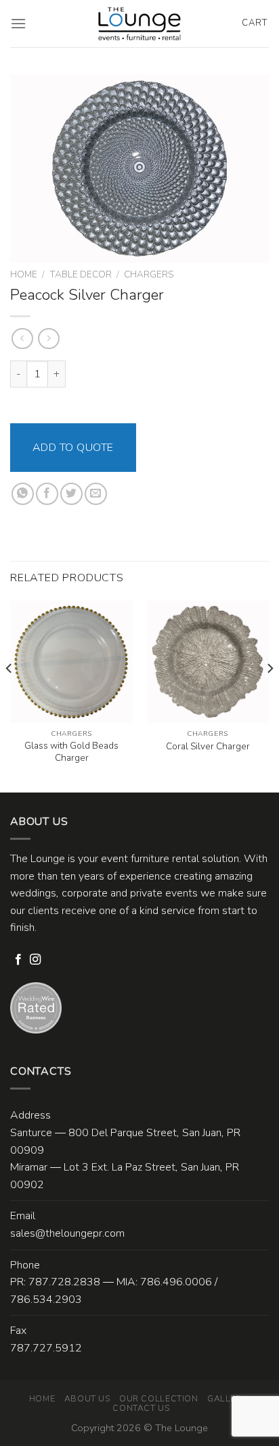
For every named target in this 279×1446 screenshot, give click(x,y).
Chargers (148, 274)
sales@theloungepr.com (67, 1233)
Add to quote (73, 447)
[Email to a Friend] (96, 494)
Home (23, 274)
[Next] (269, 695)
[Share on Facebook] (47, 494)
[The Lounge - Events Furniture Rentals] (140, 23)
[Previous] (9, 695)
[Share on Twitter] (71, 494)
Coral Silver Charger (208, 747)
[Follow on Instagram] (35, 960)
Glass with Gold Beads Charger (71, 752)
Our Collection (158, 1398)
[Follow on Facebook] (18, 960)
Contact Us (140, 1408)
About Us (87, 1398)
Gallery (226, 1398)
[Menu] (18, 23)
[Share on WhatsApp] (23, 494)
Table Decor (80, 274)
